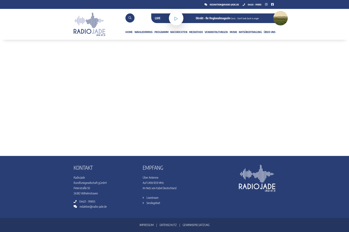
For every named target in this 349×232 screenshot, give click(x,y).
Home (129, 32)
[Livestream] (176, 18)
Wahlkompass (144, 32)
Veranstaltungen (216, 32)
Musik (233, 32)
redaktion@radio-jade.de (224, 4)
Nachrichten (178, 32)
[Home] (89, 24)
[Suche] (130, 18)
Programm (162, 32)
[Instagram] (272, 4)
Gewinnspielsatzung (196, 225)
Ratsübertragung (250, 32)
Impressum (147, 225)
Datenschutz (168, 225)
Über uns (269, 32)
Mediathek (196, 32)
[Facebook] (266, 4)
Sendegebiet (153, 203)
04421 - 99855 (254, 4)
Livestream (152, 198)
